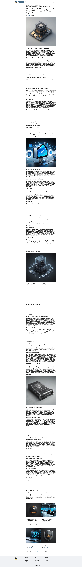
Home (27, 5)
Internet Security (31, 5)
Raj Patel (28, 15)
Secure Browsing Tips (38, 5)
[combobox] (38, 1)
